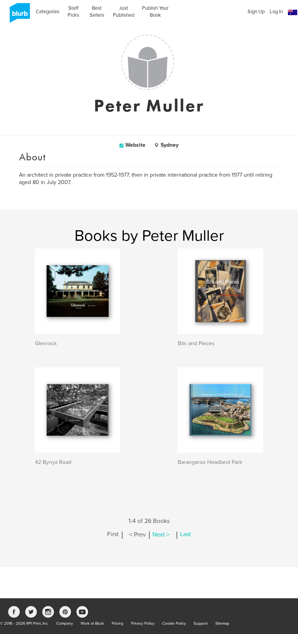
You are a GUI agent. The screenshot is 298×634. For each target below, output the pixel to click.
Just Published (123, 11)
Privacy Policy (142, 623)
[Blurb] (17, 15)
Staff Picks (73, 11)
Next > (161, 534)
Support (201, 623)
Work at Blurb (92, 623)
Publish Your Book (155, 11)
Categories (47, 12)
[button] (292, 12)
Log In (276, 12)
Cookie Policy (174, 623)
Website (135, 145)
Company (64, 623)
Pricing (117, 623)
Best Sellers (97, 11)
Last (185, 534)
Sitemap (222, 623)
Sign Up (256, 12)
